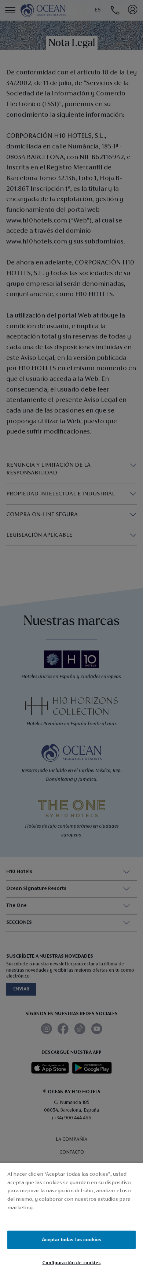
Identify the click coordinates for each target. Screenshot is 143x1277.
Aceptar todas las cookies (71, 1239)
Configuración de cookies (71, 1262)
